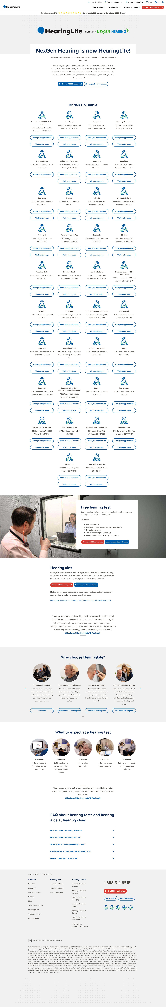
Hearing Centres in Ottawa (79, 905)
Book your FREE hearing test (70, 84)
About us (32, 879)
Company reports (34, 914)
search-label (163, 2)
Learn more (42, 710)
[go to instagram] (124, 908)
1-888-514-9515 (117, 882)
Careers (31, 897)
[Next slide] (140, 688)
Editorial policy (33, 918)
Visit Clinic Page (69, 447)
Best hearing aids (56, 892)
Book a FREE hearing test (153, 7)
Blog (30, 901)
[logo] (11, 7)
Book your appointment (42, 137)
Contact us (32, 888)
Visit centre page (42, 144)
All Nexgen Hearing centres (96, 84)
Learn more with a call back (117, 542)
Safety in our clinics (35, 905)
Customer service (34, 892)
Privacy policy (33, 909)
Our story (31, 884)
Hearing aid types (56, 884)
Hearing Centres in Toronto (79, 885)
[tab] (99, 7)
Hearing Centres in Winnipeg (79, 898)
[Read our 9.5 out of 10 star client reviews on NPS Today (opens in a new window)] (122, 13)
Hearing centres (79, 879)
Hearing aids (55, 879)
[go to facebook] (112, 908)
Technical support (126, 898)
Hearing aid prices (57, 888)
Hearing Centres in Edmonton (79, 918)
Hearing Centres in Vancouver (79, 891)
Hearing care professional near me (80, 925)
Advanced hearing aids (97, 710)
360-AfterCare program (124, 710)
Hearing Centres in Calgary (79, 911)
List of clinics (110, 898)
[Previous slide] (25, 688)
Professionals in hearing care (69, 710)
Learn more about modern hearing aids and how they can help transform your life (80, 600)
